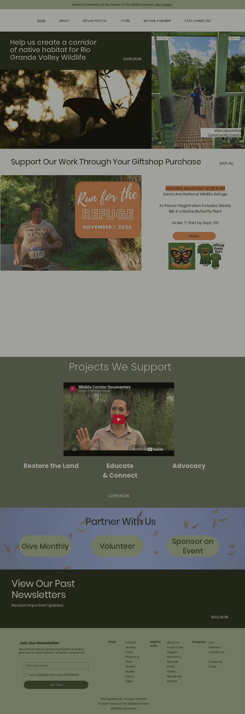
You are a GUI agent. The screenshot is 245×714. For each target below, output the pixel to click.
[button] (191, 314)
